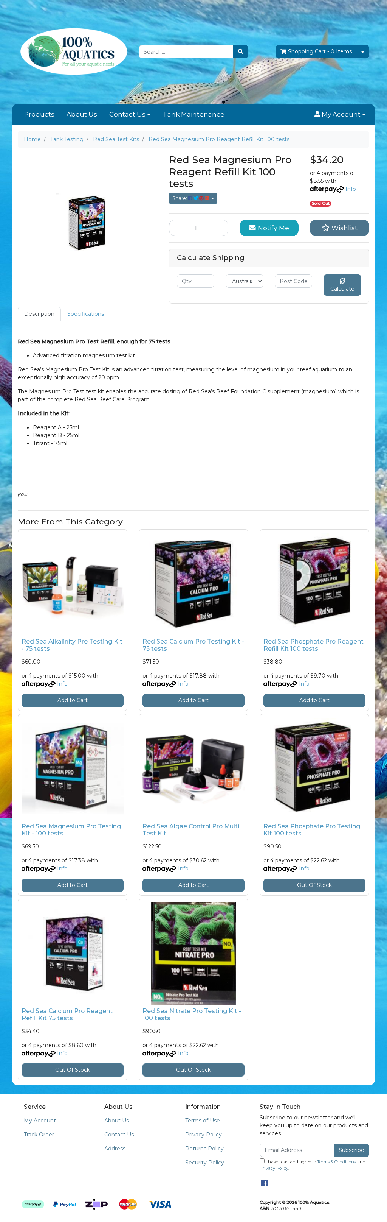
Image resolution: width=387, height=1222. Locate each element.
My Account (40, 1120)
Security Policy (204, 1162)
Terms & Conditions (336, 1161)
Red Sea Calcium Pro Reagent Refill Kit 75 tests (67, 1014)
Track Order (39, 1134)
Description (39, 313)
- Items (320, 51)
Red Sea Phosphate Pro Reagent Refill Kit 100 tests (313, 645)
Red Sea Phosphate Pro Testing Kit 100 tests (311, 830)
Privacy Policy (203, 1134)
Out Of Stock (314, 885)
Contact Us (127, 114)
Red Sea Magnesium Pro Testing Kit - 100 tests (71, 830)
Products (39, 114)
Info (350, 188)
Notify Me (272, 228)
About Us (82, 114)
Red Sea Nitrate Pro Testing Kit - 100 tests (191, 1014)
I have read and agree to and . (312, 1165)
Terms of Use (202, 1120)
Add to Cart (72, 700)
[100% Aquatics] (72, 51)
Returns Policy (204, 1148)
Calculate (342, 288)
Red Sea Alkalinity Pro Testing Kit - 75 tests (72, 645)
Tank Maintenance (193, 114)
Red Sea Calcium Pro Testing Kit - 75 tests (193, 645)
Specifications (85, 313)
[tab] (39, 314)
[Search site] (240, 51)
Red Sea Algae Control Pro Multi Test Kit (190, 830)
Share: (180, 198)
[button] (340, 115)
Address (114, 1148)
